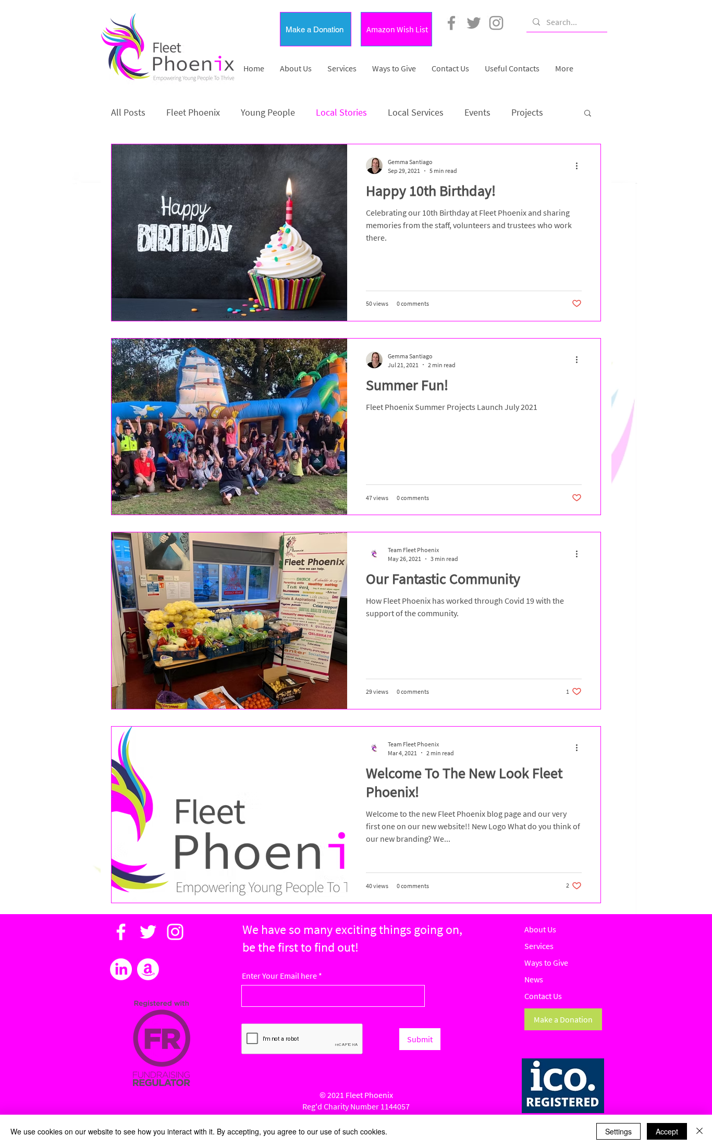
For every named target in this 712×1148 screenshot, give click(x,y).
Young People (268, 112)
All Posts (128, 112)
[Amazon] (148, 969)
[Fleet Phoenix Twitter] (473, 23)
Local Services (416, 112)
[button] (315, 29)
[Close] (699, 1131)
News (533, 979)
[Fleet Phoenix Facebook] (451, 23)
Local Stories (341, 112)
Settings (618, 1131)
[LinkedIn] (121, 969)
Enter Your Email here (279, 975)
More (521, 112)
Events (477, 112)
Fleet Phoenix (193, 112)
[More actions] (580, 165)
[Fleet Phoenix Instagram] (496, 23)
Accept (667, 1131)
